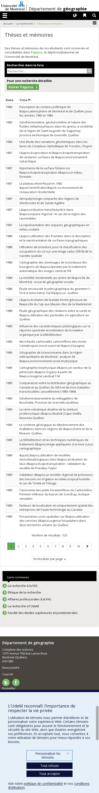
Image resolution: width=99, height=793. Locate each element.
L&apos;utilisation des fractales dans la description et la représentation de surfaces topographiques (55, 238)
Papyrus (37, 52)
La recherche (24, 23)
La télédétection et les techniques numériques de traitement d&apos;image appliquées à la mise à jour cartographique (56, 444)
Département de (58, 9)
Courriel (7, 674)
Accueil (7, 23)
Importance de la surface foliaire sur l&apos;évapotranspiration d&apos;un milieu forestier (50, 172)
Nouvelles (8, 688)
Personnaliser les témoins (52, 755)
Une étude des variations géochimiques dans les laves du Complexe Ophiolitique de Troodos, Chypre (55, 144)
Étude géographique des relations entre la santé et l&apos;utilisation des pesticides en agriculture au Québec (55, 315)
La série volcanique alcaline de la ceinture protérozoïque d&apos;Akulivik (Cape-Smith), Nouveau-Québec (50, 413)
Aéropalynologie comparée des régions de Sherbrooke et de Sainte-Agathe (49, 201)
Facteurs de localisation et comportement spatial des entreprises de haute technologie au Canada (56, 507)
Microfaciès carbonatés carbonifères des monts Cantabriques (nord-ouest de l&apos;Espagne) (53, 343)
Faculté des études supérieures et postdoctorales (43, 613)
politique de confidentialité (43, 783)
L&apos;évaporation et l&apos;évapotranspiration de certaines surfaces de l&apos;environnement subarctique (54, 157)
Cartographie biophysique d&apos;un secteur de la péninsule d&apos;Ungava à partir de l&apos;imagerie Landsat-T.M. (55, 372)
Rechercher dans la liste (25, 65)
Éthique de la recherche (24, 592)
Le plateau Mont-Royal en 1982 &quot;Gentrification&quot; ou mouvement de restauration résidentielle (51, 187)
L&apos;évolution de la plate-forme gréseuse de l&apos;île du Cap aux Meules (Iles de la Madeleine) (55, 302)
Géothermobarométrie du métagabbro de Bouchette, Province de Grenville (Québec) (48, 400)
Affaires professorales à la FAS (29, 599)
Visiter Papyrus (20, 87)
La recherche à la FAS (23, 586)
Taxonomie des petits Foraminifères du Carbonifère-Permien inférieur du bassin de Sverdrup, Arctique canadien (56, 494)
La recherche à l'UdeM (23, 606)
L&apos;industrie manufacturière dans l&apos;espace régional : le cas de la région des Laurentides (52, 214)
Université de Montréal (13, 5)
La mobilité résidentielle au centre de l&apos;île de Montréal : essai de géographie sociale (54, 280)
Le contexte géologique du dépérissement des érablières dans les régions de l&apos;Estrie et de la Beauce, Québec (55, 429)
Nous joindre (10, 668)
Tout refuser (49, 765)
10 (79, 546)
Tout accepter (49, 773)
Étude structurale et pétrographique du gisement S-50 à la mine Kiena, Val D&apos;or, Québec (55, 291)
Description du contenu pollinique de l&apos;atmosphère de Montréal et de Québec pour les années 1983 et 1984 (55, 111)
